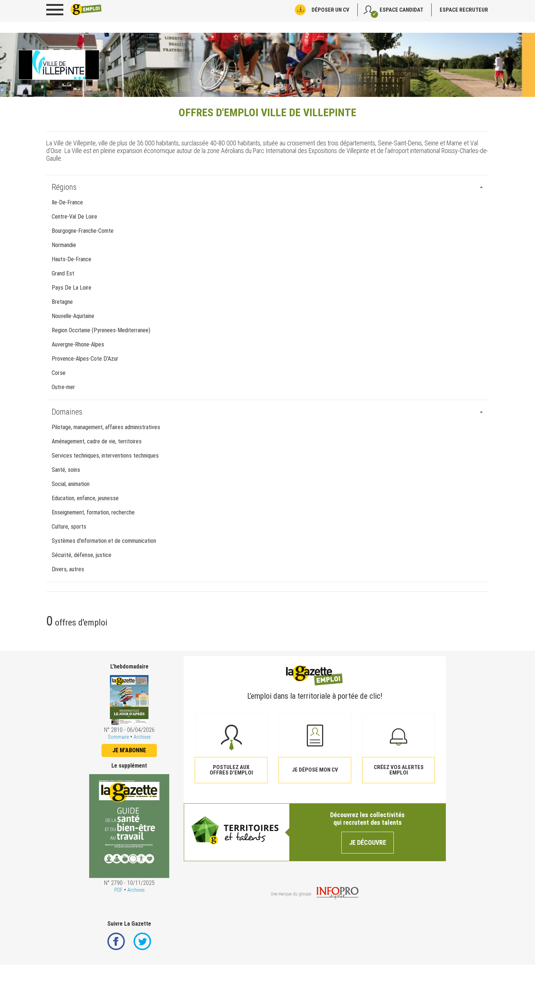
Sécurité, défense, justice (81, 555)
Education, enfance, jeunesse (85, 498)
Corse (59, 372)
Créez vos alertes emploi (399, 770)
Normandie (64, 245)
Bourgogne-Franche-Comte (83, 230)
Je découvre (367, 842)
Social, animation (71, 484)
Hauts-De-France (71, 259)
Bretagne (62, 301)
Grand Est (63, 273)
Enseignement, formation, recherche (93, 512)
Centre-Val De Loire (74, 216)
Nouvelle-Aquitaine (73, 316)
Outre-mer (63, 387)
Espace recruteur (464, 10)
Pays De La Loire (71, 287)
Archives (142, 737)
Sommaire (118, 737)
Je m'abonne (129, 750)
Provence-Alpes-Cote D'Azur (85, 358)
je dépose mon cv (315, 769)
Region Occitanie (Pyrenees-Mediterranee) (101, 330)
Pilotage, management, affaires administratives (106, 427)
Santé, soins (66, 469)
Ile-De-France (67, 202)
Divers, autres (68, 569)
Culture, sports (69, 526)
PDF (118, 890)
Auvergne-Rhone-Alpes (78, 344)
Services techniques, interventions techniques (105, 455)
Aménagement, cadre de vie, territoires (97, 441)
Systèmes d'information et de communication (104, 540)
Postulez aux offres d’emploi (231, 770)
